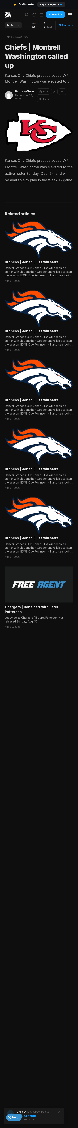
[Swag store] (34, 14)
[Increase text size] (62, 91)
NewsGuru (22, 36)
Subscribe (55, 14)
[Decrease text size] (54, 91)
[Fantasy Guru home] (8, 15)
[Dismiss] (59, 1111)
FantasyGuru (24, 91)
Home (8, 36)
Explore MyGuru (51, 4)
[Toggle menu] (70, 14)
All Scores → (66, 25)
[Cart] (41, 14)
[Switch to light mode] (26, 14)
